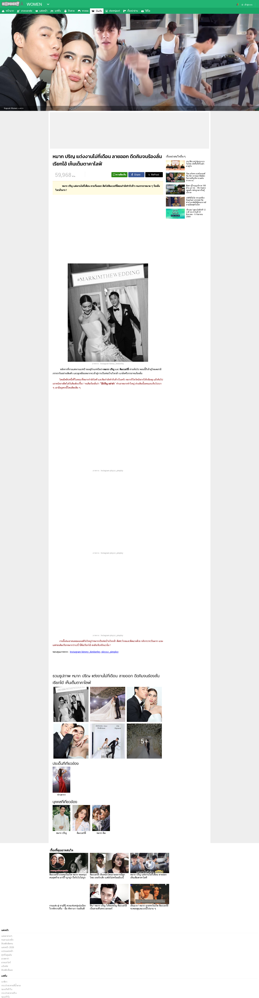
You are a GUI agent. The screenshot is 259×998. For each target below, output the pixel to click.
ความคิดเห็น (121, 174)
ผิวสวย (71, 10)
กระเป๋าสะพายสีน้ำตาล (11, 985)
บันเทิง (99, 11)
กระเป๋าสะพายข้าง (9, 993)
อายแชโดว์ (6, 962)
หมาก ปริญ (61, 833)
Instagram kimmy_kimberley (85, 651)
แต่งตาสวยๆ (6, 936)
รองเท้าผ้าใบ (6, 989)
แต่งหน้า (43, 10)
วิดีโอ (147, 10)
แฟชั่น (58, 10)
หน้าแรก (10, 10)
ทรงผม (85, 10)
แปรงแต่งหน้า (7, 951)
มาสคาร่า (5, 958)
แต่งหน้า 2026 (7, 947)
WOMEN (34, 4)
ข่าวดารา (61, 794)
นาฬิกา (4, 981)
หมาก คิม (101, 833)
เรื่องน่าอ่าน (132, 10)
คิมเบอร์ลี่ (81, 833)
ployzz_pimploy (110, 651)
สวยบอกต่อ (26, 10)
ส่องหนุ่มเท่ (114, 10)
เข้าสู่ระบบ (248, 5)
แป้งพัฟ (4, 966)
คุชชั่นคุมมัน (6, 955)
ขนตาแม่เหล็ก (7, 940)
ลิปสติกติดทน (7, 943)
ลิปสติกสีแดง (7, 970)
